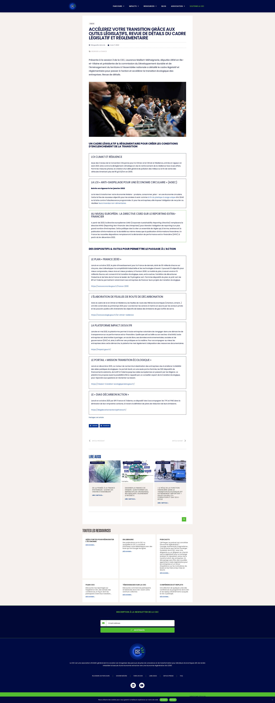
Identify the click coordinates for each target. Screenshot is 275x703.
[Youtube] (141, 685)
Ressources (149, 6)
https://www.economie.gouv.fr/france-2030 (109, 286)
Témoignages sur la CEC (134, 585)
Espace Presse (168, 676)
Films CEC (90, 585)
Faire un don (138, 676)
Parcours (117, 6)
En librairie (128, 539)
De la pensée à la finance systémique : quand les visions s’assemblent (103, 490)
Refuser (173, 700)
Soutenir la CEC (197, 6)
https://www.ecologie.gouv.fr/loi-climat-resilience (112, 315)
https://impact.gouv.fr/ (101, 349)
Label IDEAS (153, 676)
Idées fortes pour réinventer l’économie (100, 540)
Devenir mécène (121, 676)
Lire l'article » (97, 495)
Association (177, 6)
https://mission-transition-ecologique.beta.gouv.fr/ (113, 384)
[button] (94, 426)
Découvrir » (90, 545)
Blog (163, 6)
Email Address (106, 617)
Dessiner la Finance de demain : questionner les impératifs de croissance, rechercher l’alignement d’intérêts (137, 492)
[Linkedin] (133, 685)
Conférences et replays (171, 585)
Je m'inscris (138, 630)
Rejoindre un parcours (101, 676)
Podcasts (165, 539)
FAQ (181, 676)
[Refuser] (272, 700)
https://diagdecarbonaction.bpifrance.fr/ (108, 410)
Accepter (164, 700)
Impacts (133, 6)
